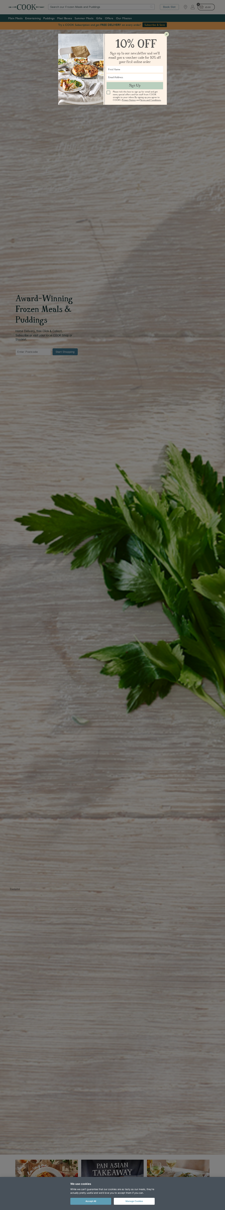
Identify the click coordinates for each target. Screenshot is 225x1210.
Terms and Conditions (150, 99)
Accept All (90, 1201)
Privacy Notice (129, 99)
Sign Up (135, 86)
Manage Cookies (134, 1201)
